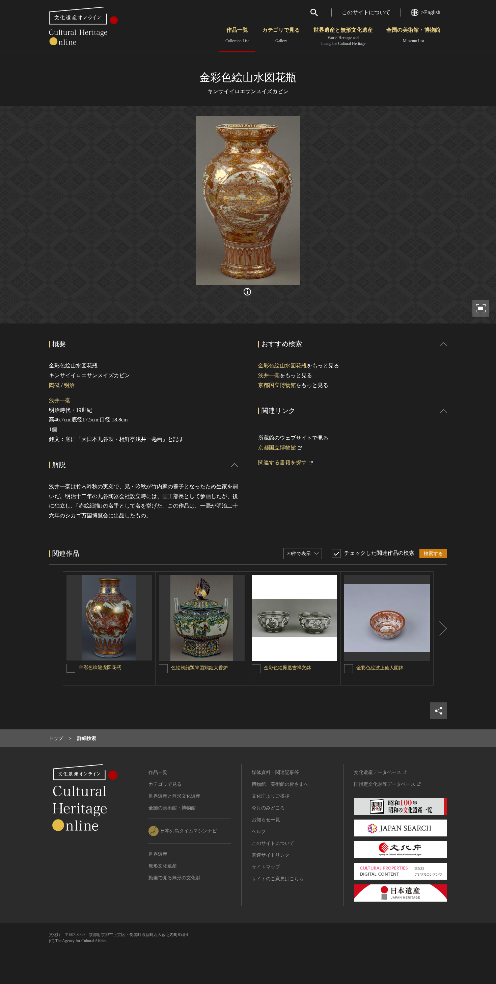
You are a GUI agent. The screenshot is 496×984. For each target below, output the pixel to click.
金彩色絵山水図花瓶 (282, 365)
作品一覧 (237, 35)
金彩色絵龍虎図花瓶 (100, 667)
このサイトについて (366, 12)
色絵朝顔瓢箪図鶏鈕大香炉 (199, 667)
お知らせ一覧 (266, 819)
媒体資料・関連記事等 (275, 772)
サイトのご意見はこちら (278, 878)
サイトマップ (266, 867)
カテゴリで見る (281, 35)
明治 (69, 385)
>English (430, 12)
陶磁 (54, 385)
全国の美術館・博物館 (413, 35)
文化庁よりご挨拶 (271, 796)
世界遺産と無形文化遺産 (343, 36)
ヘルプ (259, 831)
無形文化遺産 (162, 866)
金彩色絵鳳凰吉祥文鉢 (287, 667)
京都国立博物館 (277, 385)
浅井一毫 (60, 400)
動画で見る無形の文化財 (174, 877)
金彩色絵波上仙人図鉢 (380, 667)
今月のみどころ (268, 807)
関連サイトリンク (271, 855)
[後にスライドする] (440, 628)
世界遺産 (157, 854)
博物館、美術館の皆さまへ (280, 784)
